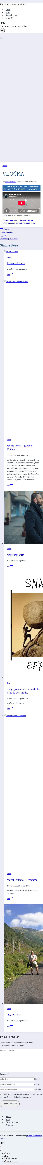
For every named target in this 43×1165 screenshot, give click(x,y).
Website (37, 1089)
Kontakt (9, 18)
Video (5, 166)
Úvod (8, 9)
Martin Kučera (10, 182)
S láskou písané (6, 231)
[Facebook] (1, 23)
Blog (8, 12)
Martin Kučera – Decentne (22, 879)
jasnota (22, 220)
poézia (24, 223)
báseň (5, 220)
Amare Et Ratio (16, 263)
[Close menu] (0, 1148)
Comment (4, 1074)
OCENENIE (14, 1014)
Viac (10, 275)
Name (37, 1079)
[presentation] (23, 251)
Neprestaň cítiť (15, 554)
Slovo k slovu (11, 15)
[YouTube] (4, 23)
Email (37, 1084)
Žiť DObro (31, 223)
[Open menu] (2, 30)
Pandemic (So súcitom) (9, 237)
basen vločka (13, 220)
